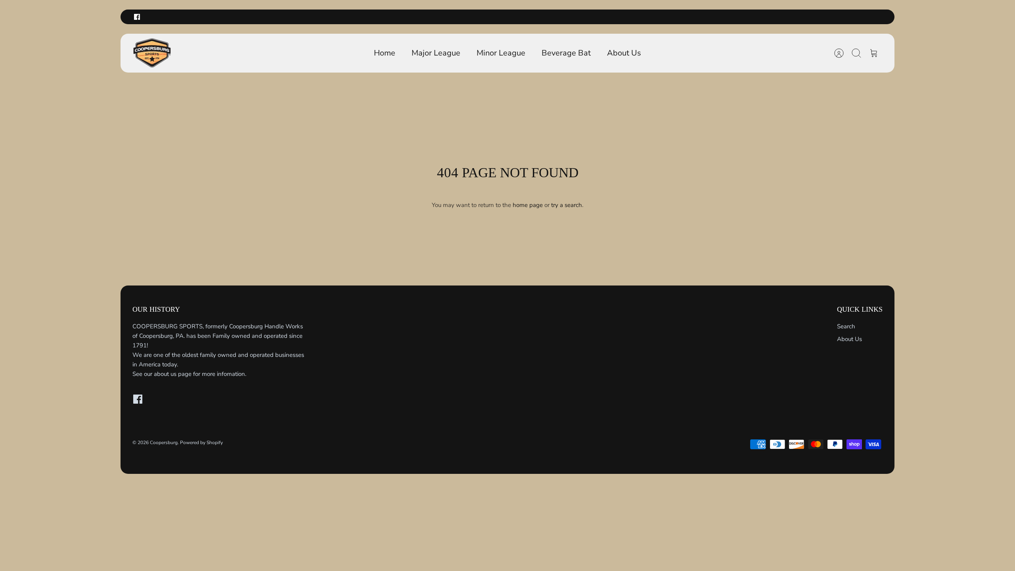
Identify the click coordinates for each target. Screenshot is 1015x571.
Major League (436, 53)
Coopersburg (164, 442)
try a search (566, 205)
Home (384, 53)
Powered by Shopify (201, 442)
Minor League (501, 53)
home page (528, 205)
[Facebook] (137, 17)
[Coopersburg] (152, 53)
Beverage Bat (566, 53)
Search (846, 326)
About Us (624, 53)
